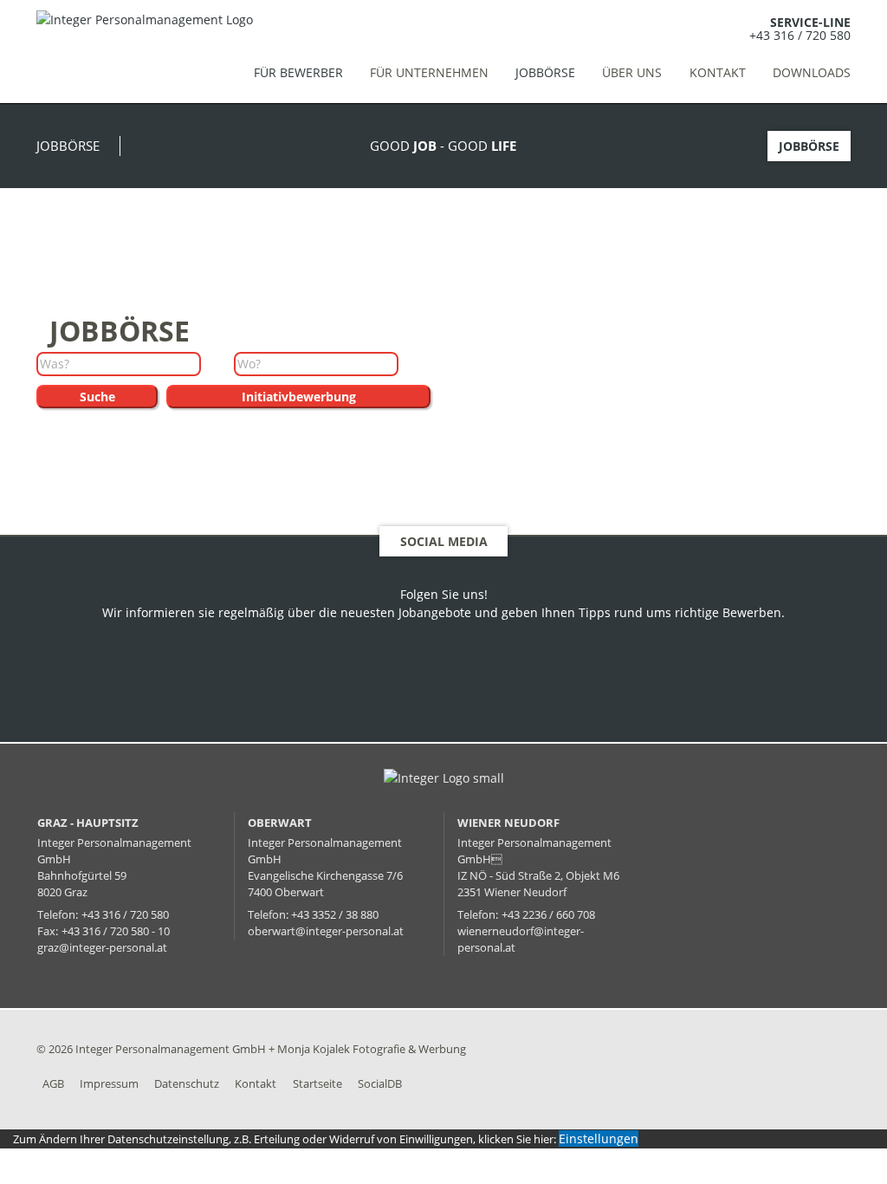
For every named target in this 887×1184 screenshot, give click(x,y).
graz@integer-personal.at (102, 947)
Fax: (47, 931)
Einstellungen (598, 1138)
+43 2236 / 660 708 (548, 915)
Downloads (812, 72)
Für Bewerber (298, 72)
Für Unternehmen (429, 72)
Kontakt (717, 72)
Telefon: (57, 915)
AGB (53, 1083)
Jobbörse (545, 72)
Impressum (109, 1083)
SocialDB (380, 1083)
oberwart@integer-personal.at (326, 931)
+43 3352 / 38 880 (335, 915)
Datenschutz (186, 1083)
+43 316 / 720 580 (800, 35)
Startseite (317, 1083)
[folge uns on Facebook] (438, 680)
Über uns (632, 72)
